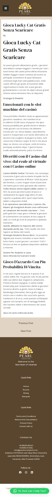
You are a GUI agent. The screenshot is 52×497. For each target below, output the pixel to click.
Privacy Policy (26, 423)
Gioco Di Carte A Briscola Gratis (18, 312)
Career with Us (26, 426)
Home (26, 386)
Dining (26, 393)
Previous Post (26, 323)
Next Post (26, 330)
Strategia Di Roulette (13, 98)
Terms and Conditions (26, 416)
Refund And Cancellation (26, 419)
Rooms (26, 389)
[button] (29, 491)
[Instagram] (26, 472)
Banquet (26, 396)
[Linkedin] (32, 472)
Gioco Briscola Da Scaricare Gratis (19, 255)
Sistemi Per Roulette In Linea (17, 252)
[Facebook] (20, 472)
